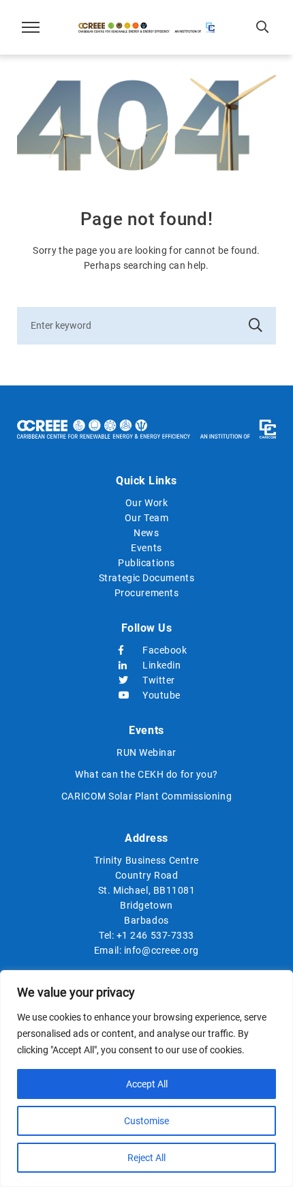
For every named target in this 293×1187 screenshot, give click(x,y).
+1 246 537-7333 (155, 935)
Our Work (146, 502)
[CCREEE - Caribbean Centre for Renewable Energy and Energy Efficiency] (146, 27)
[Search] (255, 325)
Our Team (146, 517)
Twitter (158, 680)
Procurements (146, 592)
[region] (146, 1078)
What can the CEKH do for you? (146, 774)
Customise (146, 1120)
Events (146, 547)
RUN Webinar (146, 752)
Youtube (158, 695)
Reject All (146, 1157)
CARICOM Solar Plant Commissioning (146, 796)
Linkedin (158, 665)
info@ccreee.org (161, 950)
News (146, 532)
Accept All (147, 1084)
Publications (146, 562)
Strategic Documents (146, 577)
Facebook (158, 650)
